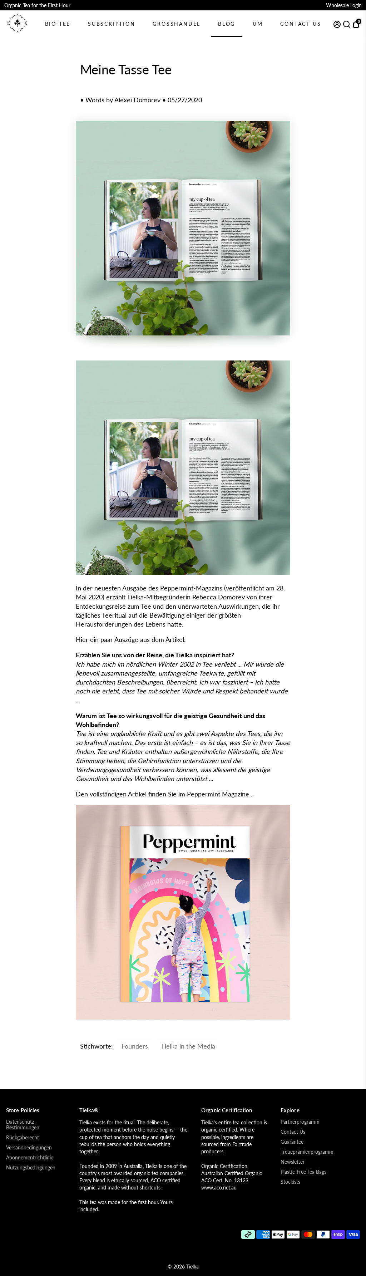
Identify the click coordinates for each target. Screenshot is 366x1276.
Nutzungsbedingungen (30, 1168)
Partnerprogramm (300, 1122)
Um (258, 24)
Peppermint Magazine (218, 794)
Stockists (290, 1182)
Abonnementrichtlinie (29, 1157)
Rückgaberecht (22, 1137)
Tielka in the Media (188, 1046)
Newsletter (293, 1162)
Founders (135, 1046)
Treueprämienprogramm (307, 1152)
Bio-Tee (58, 24)
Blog (226, 24)
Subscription (111, 24)
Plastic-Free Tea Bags (303, 1172)
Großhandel (177, 24)
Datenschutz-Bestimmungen (22, 1124)
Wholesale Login (344, 5)
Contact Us (300, 24)
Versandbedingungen (29, 1147)
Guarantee (292, 1142)
